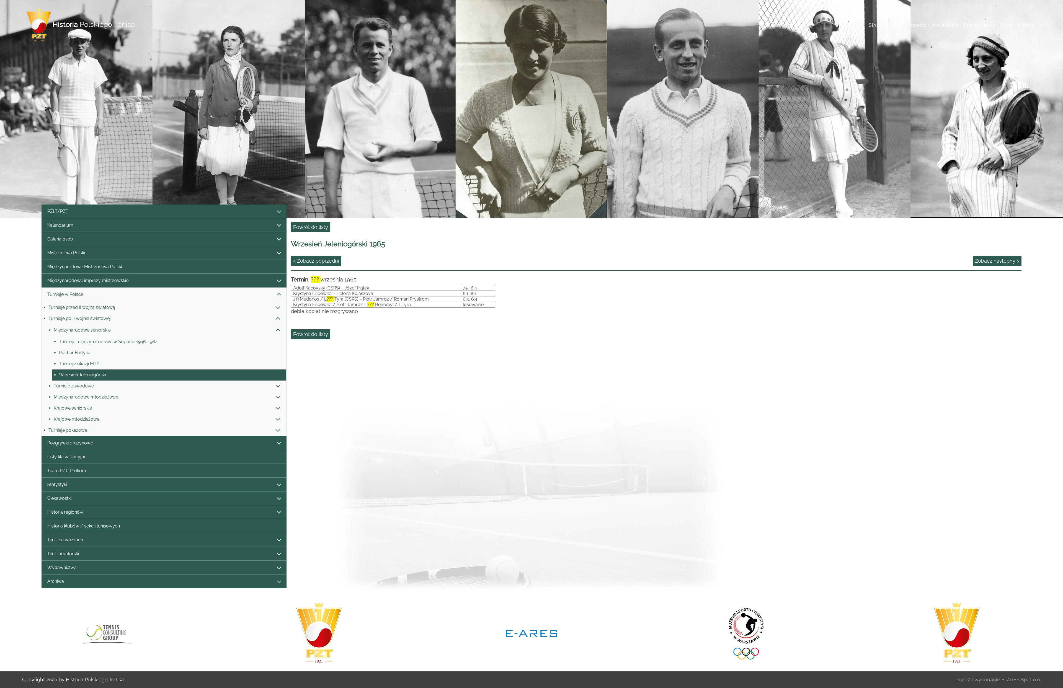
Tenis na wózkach (65, 539)
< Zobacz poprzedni (316, 261)
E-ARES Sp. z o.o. (1021, 679)
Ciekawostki (59, 498)
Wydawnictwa (62, 567)
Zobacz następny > (997, 261)
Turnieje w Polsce (65, 294)
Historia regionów (65, 512)
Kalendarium (60, 225)
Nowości (917, 25)
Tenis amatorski (63, 553)
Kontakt (1027, 25)
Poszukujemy (979, 25)
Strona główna (886, 25)
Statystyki (57, 484)
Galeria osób (60, 239)
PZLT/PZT (57, 211)
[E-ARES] (319, 632)
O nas (1006, 25)
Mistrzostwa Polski (66, 252)
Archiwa (55, 581)
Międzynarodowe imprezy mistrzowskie (87, 280)
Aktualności (945, 25)
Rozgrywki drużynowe (70, 443)
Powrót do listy (310, 227)
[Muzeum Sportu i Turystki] (531, 632)
